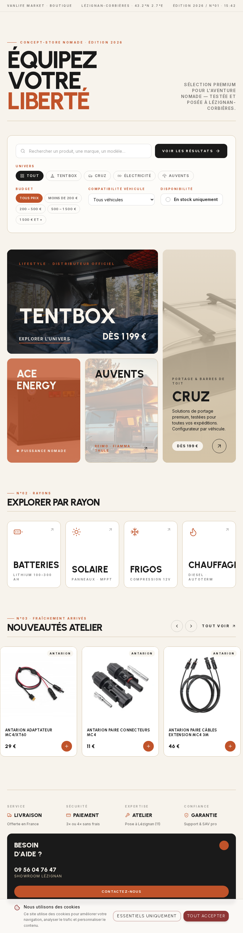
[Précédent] (177, 626)
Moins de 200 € (63, 198)
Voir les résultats (187, 151)
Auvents (179, 175)
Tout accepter (206, 915)
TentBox (67, 175)
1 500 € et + (31, 220)
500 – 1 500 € (63, 209)
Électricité (137, 175)
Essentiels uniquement (147, 915)
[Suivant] (191, 626)
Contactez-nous (121, 891)
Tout (33, 175)
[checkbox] (168, 199)
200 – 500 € (31, 209)
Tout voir (215, 626)
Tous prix (29, 198)
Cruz (100, 175)
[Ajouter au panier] (66, 746)
